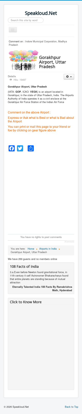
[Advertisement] (41, 192)
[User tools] (69, 77)
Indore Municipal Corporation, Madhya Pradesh (38, 43)
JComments (69, 242)
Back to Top (71, 406)
